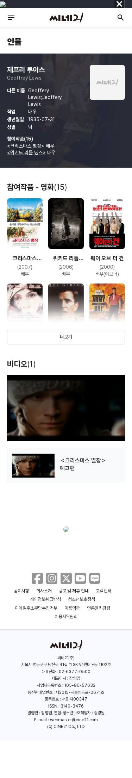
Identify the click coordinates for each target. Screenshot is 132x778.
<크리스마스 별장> (25, 146)
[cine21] (66, 17)
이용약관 (72, 608)
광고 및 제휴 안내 (74, 590)
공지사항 (21, 590)
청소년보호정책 (81, 599)
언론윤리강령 (98, 608)
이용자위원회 (66, 616)
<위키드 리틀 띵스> (26, 152)
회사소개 (44, 590)
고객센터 (103, 590)
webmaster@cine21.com (74, 719)
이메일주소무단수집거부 (36, 608)
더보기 (66, 337)
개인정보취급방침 (45, 599)
